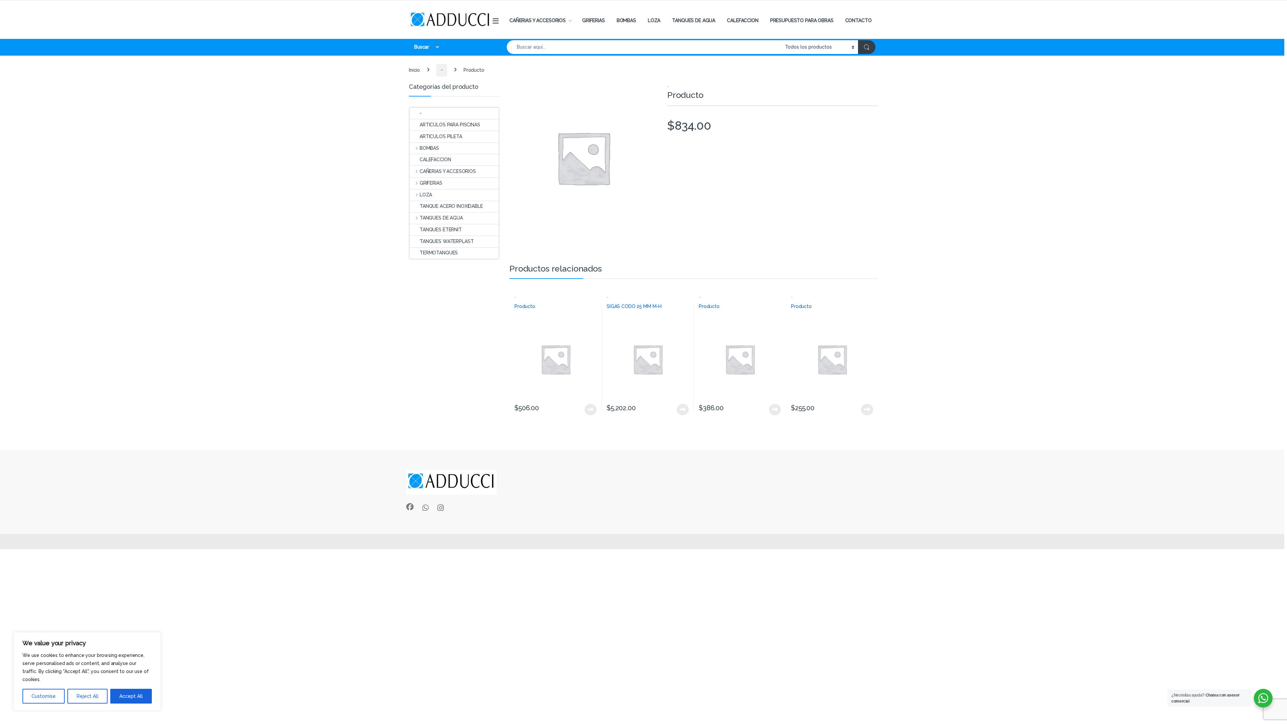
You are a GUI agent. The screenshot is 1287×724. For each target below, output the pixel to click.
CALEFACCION (742, 20)
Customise (44, 696)
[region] (87, 671)
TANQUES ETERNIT (441, 229)
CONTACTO (858, 20)
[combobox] (644, 47)
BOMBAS (626, 20)
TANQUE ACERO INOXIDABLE (451, 206)
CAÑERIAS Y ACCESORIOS (537, 20)
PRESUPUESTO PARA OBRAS (802, 20)
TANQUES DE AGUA (693, 20)
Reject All (88, 696)
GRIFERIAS (593, 20)
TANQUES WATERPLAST (447, 241)
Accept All (131, 696)
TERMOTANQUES (439, 252)
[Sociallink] (410, 506)
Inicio (414, 69)
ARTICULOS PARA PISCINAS (450, 124)
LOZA (654, 20)
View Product (588, 409)
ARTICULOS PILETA (441, 136)
